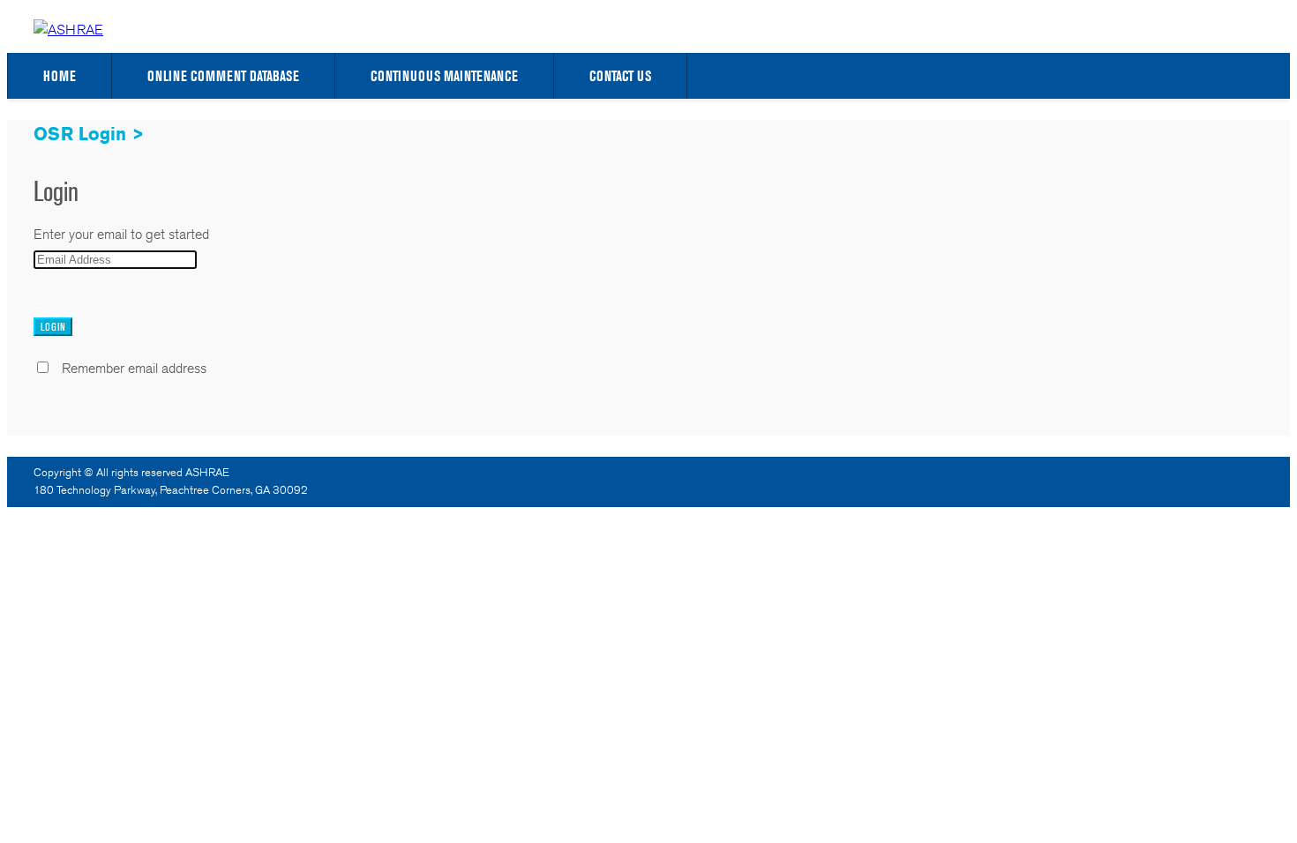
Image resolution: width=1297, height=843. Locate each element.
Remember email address (134, 368)
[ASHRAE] (68, 29)
